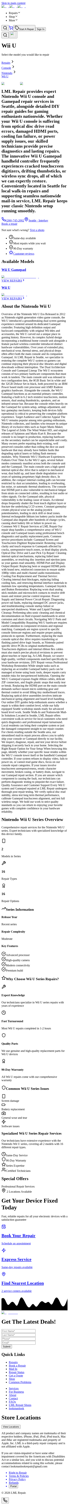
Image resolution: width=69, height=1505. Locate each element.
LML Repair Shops (20, 1405)
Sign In (40, 29)
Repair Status (16, 1372)
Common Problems (20, 1382)
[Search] (5, 28)
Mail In (13, 1368)
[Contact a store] (5, 1500)
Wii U (4, 76)
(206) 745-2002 (15, 220)
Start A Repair (26, 29)
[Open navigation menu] (13, 34)
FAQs (12, 1401)
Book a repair (9, 223)
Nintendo (6, 73)
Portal (13, 1486)
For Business (16, 1391)
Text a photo (37, 230)
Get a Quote (16, 1375)
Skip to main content (13, 3)
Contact (13, 1398)
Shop (12, 1378)
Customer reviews (23, 253)
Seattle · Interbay (38, 220)
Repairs (5, 62)
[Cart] (11, 29)
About (12, 1395)
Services (14, 1388)
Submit (6, 1346)
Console (6, 67)
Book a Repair (17, 1365)
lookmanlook (16, 1408)
